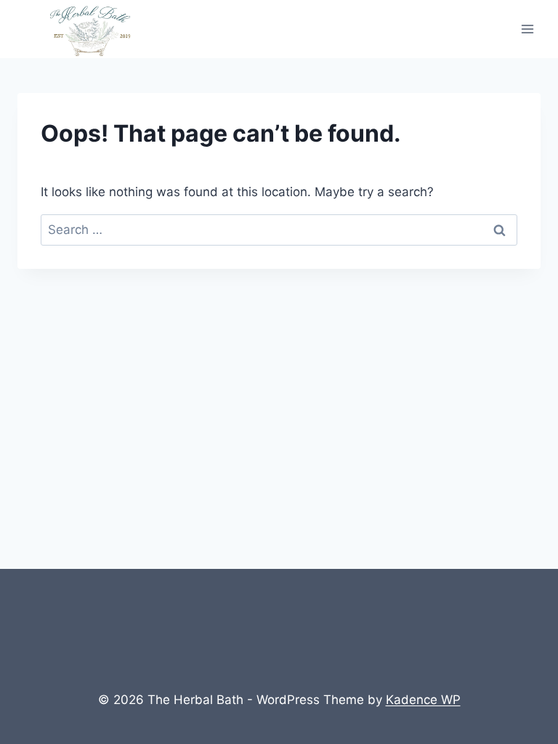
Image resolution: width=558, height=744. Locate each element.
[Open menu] (527, 29)
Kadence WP (423, 699)
